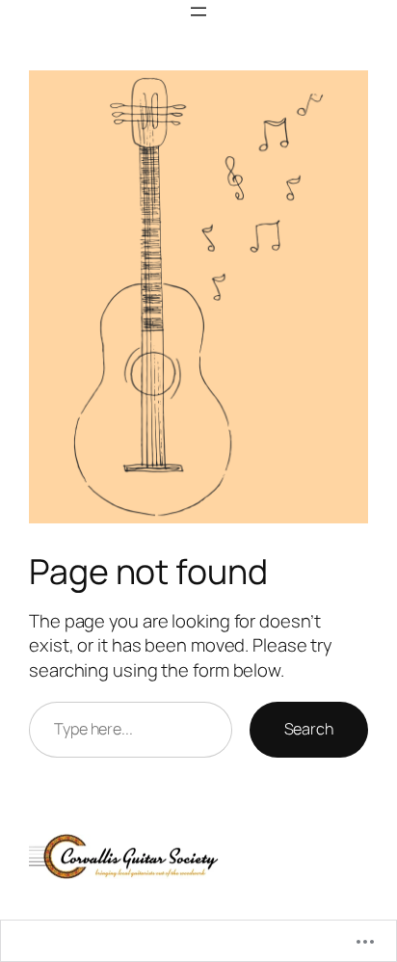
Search (308, 728)
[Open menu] (198, 11)
